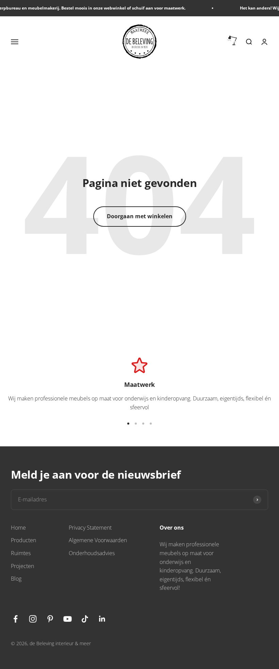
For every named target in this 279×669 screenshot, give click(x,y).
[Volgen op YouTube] (67, 618)
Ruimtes (21, 553)
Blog (16, 578)
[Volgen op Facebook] (15, 618)
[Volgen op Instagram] (32, 618)
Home (18, 527)
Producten (23, 540)
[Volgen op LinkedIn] (102, 618)
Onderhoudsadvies (92, 553)
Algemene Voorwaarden (98, 540)
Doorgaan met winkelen (140, 216)
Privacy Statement (90, 527)
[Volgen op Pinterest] (50, 618)
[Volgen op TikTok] (84, 618)
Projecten (22, 566)
